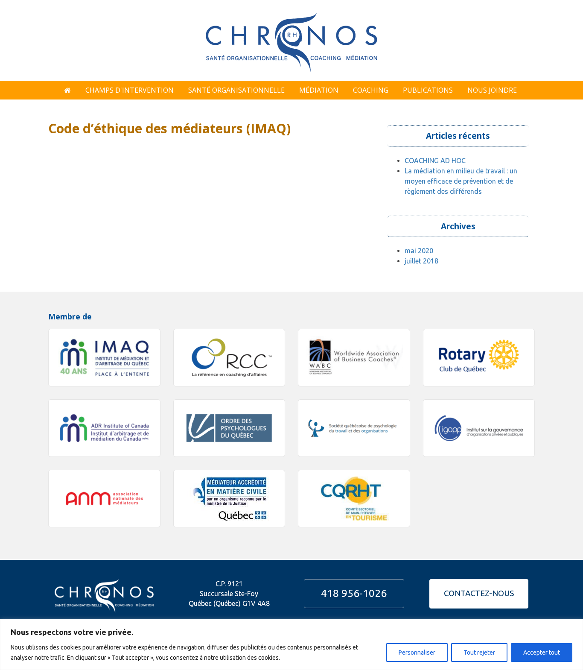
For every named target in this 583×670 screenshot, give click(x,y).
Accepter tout (541, 652)
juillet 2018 (421, 261)
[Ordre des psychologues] (229, 428)
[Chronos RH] (291, 39)
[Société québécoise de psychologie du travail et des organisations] (354, 428)
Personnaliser (417, 652)
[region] (291, 644)
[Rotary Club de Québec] (479, 357)
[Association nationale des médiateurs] (104, 498)
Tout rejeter (479, 652)
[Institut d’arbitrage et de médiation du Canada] (104, 428)
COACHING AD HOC (435, 160)
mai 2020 (419, 251)
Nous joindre (492, 90)
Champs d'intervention (129, 90)
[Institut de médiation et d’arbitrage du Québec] (104, 357)
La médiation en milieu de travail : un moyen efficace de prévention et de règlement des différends (461, 181)
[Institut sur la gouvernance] (479, 428)
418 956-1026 (354, 593)
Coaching (370, 90)
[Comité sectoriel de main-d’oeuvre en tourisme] (354, 498)
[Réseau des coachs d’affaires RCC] (229, 357)
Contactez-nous (479, 593)
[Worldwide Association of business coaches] (354, 357)
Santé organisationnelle (236, 90)
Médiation (318, 90)
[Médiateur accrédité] (229, 498)
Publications (428, 90)
